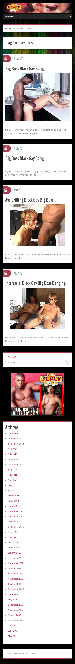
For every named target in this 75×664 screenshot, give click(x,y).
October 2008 (14, 584)
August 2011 (14, 470)
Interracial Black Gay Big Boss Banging (35, 283)
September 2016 (16, 444)
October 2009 (14, 568)
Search (12, 356)
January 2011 (14, 506)
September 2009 (16, 574)
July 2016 (12, 454)
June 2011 (13, 480)
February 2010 (15, 548)
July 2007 (12, 626)
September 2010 (16, 527)
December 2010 (15, 511)
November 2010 (15, 516)
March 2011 (13, 496)
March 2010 (13, 542)
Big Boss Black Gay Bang (24, 68)
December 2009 (15, 558)
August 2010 (14, 532)
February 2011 (15, 501)
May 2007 (12, 636)
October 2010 (14, 522)
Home (8, 28)
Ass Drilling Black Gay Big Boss (29, 200)
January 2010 (14, 553)
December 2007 (15, 605)
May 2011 (12, 485)
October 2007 (14, 615)
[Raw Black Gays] (37, 7)
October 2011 (14, 459)
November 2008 (15, 579)
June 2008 (13, 594)
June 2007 (13, 631)
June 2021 (13, 433)
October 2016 (14, 438)
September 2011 (16, 464)
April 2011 (13, 490)
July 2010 (12, 537)
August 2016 (14, 449)
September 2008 (16, 589)
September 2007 (16, 620)
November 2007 (15, 610)
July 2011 (12, 475)
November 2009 (15, 563)
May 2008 (12, 600)
